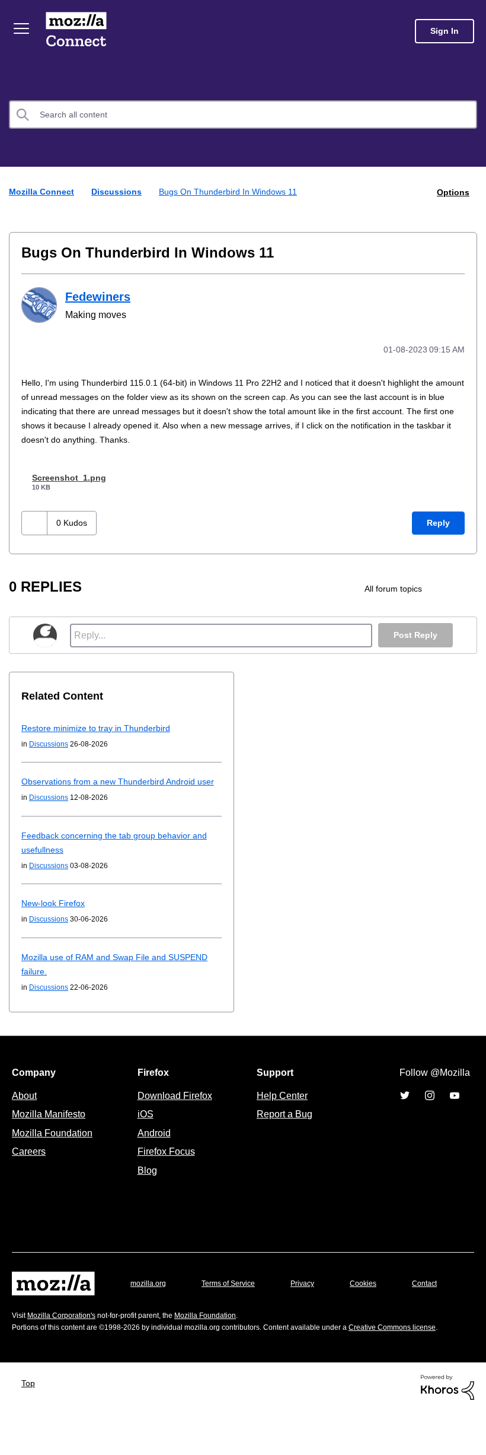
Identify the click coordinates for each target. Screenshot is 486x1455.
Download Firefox (175, 1108)
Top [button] (31, 1426)
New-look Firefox (55, 915)
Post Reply (414, 633)
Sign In (444, 31)
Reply (438, 521)
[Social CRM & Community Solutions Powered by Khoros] (447, 1429)
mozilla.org (150, 1295)
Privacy (313, 1295)
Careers (28, 1164)
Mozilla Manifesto (51, 1126)
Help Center (280, 1108)
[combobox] (243, 114)
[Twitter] (404, 1108)
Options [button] (452, 191)
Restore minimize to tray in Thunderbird (100, 726)
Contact (25, 1319)
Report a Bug (283, 1126)
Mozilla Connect (78, 31)
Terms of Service (235, 1295)
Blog (145, 1183)
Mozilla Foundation (53, 1145)
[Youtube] (454, 1108)
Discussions (119, 191)
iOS (142, 1126)
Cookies (377, 1295)
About (25, 1108)
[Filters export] (466, 587)
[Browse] (22, 28)
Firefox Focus (165, 1164)
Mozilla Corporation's (66, 1345)
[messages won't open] (446, 587)
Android (152, 1145)
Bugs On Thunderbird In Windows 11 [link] (230, 191)
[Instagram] (429, 1108)
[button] (36, 521)
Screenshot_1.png (72, 476)
